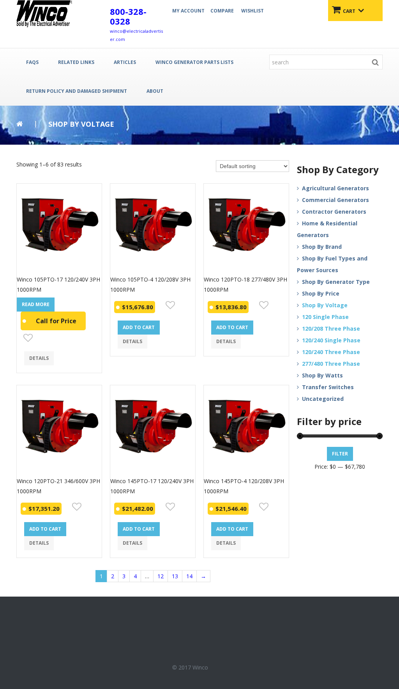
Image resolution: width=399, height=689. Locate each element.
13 (175, 576)
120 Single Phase (325, 317)
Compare (222, 10)
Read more (35, 304)
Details (39, 358)
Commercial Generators (335, 200)
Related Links (76, 62)
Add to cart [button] (139, 327)
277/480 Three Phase (331, 363)
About (155, 91)
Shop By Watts (322, 375)
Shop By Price (320, 293)
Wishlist (252, 10)
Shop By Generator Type (336, 281)
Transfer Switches (328, 387)
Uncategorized (323, 398)
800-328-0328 (128, 16)
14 (189, 576)
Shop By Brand (322, 246)
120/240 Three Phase (331, 352)
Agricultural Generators (335, 188)
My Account (188, 10)
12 (160, 576)
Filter (340, 453)
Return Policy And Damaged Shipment (76, 91)
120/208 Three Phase (331, 328)
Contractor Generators (334, 211)
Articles (125, 62)
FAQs (32, 62)
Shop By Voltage (325, 305)
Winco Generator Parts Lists (194, 62)
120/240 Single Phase (331, 340)
